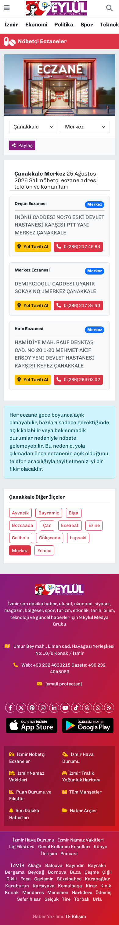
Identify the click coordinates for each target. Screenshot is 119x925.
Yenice (44, 550)
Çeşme (92, 872)
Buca (75, 872)
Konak (12, 892)
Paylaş (25, 145)
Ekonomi (36, 24)
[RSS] (109, 708)
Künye (100, 846)
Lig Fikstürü (21, 846)
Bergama (15, 872)
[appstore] (31, 727)
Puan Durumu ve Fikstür (30, 795)
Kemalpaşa (70, 886)
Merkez (20, 550)
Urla (97, 899)
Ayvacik (20, 513)
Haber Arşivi (83, 810)
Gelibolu (20, 538)
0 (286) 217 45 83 (82, 246)
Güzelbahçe (69, 879)
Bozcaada (22, 525)
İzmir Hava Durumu (78, 758)
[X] (21, 708)
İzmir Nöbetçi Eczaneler (27, 758)
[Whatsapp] (98, 708)
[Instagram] (43, 708)
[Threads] (87, 708)
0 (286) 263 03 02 (82, 379)
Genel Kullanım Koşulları (64, 846)
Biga (73, 513)
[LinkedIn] (54, 708)
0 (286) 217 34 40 (82, 305)
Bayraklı (97, 865)
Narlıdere (82, 892)
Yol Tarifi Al (35, 246)
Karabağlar (97, 879)
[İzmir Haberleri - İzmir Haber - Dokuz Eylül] (56, 7)
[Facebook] (10, 708)
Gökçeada (49, 538)
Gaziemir (43, 879)
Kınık (105, 886)
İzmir (11, 24)
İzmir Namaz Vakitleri (27, 776)
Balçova (54, 865)
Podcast (69, 853)
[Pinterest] (32, 708)
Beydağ (36, 872)
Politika (63, 24)
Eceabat (70, 525)
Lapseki (78, 538)
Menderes (33, 892)
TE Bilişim (75, 916)
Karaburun (17, 886)
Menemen (57, 892)
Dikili (11, 879)
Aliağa (34, 865)
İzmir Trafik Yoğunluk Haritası (81, 776)
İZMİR (17, 865)
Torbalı (81, 899)
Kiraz (91, 886)
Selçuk (52, 899)
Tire (66, 899)
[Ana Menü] (7, 8)
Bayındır (75, 865)
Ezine (94, 525)
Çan (47, 525)
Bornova (57, 872)
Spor (87, 24)
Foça (25, 879)
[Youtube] (65, 708)
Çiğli (107, 872)
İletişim (49, 853)
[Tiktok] (76, 708)
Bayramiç (48, 513)
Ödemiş (103, 892)
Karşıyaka (44, 886)
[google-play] (88, 727)
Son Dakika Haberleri (24, 814)
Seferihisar (29, 899)
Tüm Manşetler (85, 792)
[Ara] (109, 8)
